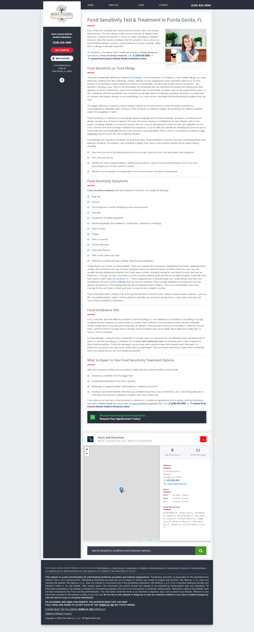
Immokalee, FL (133, 568)
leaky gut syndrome (116, 278)
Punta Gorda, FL (119, 568)
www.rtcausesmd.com (177, 483)
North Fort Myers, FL (72, 571)
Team (141, 5)
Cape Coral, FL (173, 568)
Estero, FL (185, 568)
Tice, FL (132, 571)
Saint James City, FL (91, 571)
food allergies (136, 77)
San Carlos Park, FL (119, 571)
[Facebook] (62, 80)
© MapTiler (141, 540)
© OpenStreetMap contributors (151, 540)
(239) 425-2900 (201, 5)
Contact (163, 5)
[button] (121, 490)
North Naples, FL (104, 568)
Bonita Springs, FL (158, 568)
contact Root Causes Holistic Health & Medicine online (119, 58)
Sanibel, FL (105, 571)
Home (90, 5)
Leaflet (135, 540)
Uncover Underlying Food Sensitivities (122, 417)
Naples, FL (145, 568)
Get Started (62, 50)
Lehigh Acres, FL (55, 571)
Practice (113, 5)
